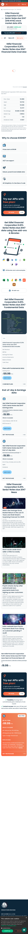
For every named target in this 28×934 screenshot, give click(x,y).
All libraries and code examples (15, 270)
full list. (21, 747)
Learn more (24, 1)
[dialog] (14, 925)
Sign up (24, 4)
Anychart (25, 87)
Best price (20, 38)
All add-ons (15, 290)
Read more (19, 924)
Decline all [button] (20, 931)
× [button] (26, 917)
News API (11, 38)
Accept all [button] (7, 931)
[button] (14, 925)
